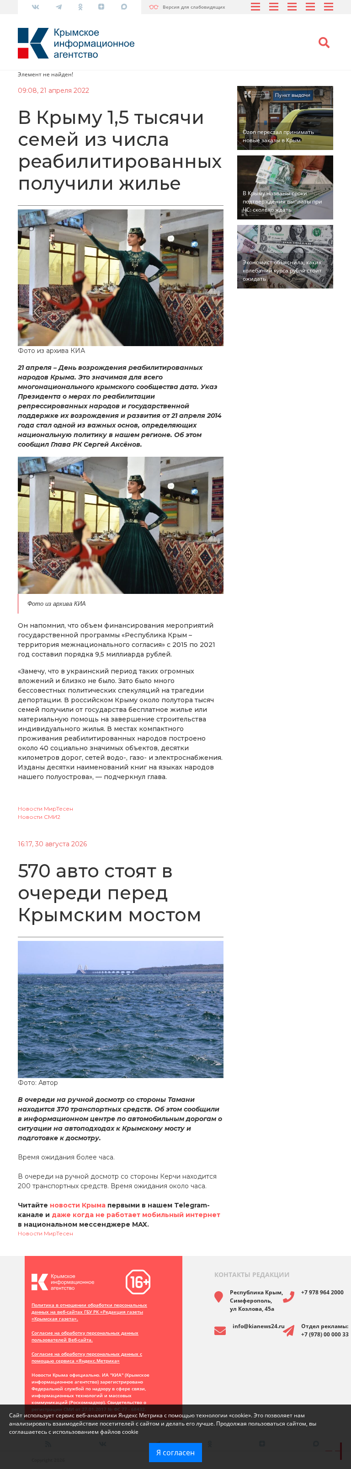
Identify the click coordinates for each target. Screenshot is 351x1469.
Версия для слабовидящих (194, 7)
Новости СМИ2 (39, 816)
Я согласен (175, 1453)
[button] (324, 43)
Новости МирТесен (45, 808)
